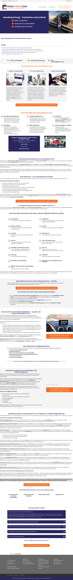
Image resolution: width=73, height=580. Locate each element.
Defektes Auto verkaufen (43, 562)
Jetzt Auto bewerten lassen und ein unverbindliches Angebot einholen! (36, 105)
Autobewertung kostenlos (40, 479)
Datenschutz (9, 575)
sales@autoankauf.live (24, 148)
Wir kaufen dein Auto (27, 562)
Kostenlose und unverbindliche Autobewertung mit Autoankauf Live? (16, 47)
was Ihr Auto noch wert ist (61, 169)
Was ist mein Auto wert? (43, 560)
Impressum (16, 575)
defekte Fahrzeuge (33, 165)
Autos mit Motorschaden (42, 165)
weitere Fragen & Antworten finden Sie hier (36, 540)
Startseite (12, 553)
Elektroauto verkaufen (58, 560)
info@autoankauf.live (14, 568)
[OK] (71, 578)
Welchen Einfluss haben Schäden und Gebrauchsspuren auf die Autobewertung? (19, 52)
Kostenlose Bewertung (64, 7)
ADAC (19, 453)
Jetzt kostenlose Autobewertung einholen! (36, 484)
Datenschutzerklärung (57, 578)
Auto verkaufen (43, 7)
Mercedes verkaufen (57, 563)
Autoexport (55, 559)
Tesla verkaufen (56, 562)
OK (52, 578)
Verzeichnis (22, 575)
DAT (10, 430)
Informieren (52, 7)
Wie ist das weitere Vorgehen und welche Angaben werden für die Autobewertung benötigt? (21, 49)
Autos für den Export (7, 402)
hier (27, 421)
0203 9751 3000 (12, 566)
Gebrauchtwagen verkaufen (29, 563)
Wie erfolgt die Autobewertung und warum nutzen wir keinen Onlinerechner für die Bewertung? (22, 50)
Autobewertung (41, 559)
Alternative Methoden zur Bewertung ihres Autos (12, 54)
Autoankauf (25, 162)
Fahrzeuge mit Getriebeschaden (55, 165)
